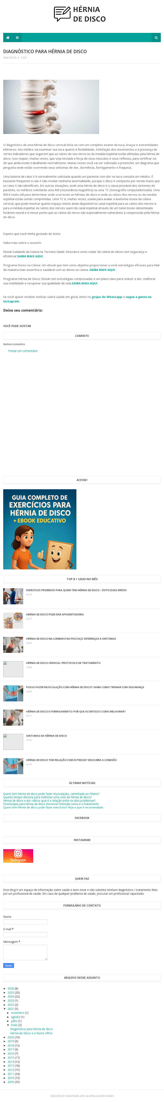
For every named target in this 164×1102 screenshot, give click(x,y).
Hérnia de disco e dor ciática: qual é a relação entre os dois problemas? (49, 800)
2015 (11, 1057)
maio (14, 1025)
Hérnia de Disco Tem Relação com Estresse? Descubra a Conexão (71, 760)
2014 (11, 1062)
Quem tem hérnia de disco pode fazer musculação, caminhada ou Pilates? (51, 794)
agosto (16, 1017)
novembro (18, 1013)
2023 (11, 1000)
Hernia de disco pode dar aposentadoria (55, 614)
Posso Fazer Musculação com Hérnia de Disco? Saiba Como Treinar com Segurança (85, 687)
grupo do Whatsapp (107, 297)
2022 (11, 1005)
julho (14, 1021)
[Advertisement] (82, 386)
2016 (11, 1053)
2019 (11, 1041)
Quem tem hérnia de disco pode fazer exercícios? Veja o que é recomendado (53, 807)
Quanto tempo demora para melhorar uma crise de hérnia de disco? (47, 797)
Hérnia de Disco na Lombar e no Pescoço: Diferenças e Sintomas (71, 638)
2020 (11, 1037)
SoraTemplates (75, 1096)
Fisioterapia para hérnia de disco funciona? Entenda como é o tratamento (51, 804)
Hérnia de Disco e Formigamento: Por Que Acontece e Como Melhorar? (76, 711)
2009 (11, 1082)
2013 (11, 1066)
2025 (11, 992)
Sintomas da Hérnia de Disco (46, 735)
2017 (11, 1049)
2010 (11, 1078)
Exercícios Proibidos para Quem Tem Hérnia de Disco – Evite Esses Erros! (76, 590)
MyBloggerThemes (101, 1096)
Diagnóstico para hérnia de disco (31, 1029)
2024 (11, 996)
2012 (11, 1070)
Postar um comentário (23, 351)
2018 (11, 1045)
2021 (11, 1009)
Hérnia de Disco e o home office (31, 1033)
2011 (11, 1074)
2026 (11, 988)
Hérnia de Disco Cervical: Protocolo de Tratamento (63, 663)
